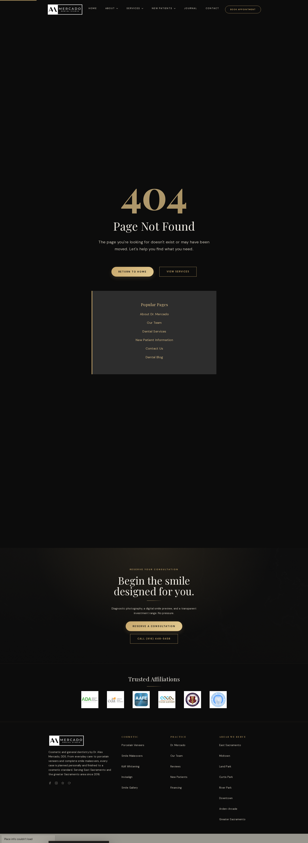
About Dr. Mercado (154, 314)
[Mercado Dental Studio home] (66, 740)
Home (93, 8)
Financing (176, 787)
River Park (225, 787)
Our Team (154, 323)
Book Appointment (243, 9)
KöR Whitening (131, 766)
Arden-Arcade (228, 808)
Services (133, 8)
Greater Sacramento (232, 819)
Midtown (224, 755)
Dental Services (154, 331)
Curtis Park (226, 777)
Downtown (226, 798)
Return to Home (132, 271)
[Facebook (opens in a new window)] (49, 783)
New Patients (162, 8)
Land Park (225, 766)
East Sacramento (230, 745)
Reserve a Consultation (154, 626)
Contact (212, 8)
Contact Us (154, 348)
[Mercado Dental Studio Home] (65, 9)
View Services (178, 271)
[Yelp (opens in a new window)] (62, 783)
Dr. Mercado (177, 745)
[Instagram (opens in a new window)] (56, 783)
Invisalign (127, 777)
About (110, 8)
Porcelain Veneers (133, 745)
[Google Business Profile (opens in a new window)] (69, 783)
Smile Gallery (130, 787)
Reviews (175, 766)
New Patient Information (154, 340)
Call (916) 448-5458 (154, 638)
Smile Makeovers (132, 755)
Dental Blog (154, 357)
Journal (190, 8)
